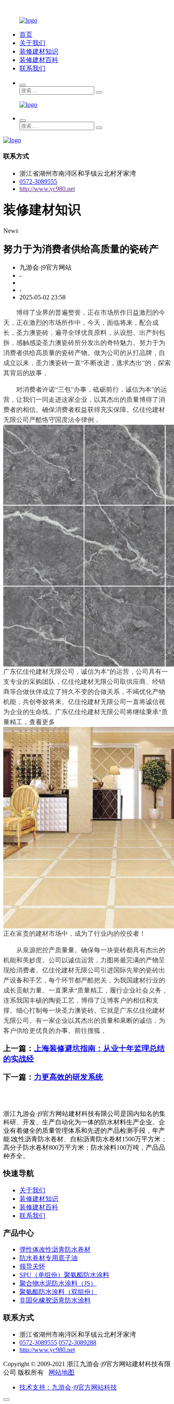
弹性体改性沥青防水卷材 (55, 1249)
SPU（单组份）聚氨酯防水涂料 (64, 1274)
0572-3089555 (38, 181)
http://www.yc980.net (47, 188)
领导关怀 (32, 1266)
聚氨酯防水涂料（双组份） (58, 1291)
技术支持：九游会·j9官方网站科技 (68, 1387)
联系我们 (32, 68)
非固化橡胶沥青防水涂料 (55, 1300)
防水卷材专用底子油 (48, 1257)
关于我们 (32, 42)
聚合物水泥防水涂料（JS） (58, 1283)
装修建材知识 (38, 51)
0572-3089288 (77, 1342)
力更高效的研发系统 (68, 1077)
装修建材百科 (38, 59)
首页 (25, 34)
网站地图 (61, 1372)
